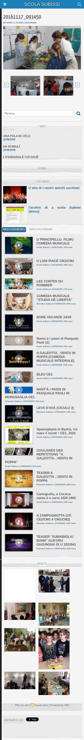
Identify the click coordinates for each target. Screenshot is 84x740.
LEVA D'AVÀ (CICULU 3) (55, 408)
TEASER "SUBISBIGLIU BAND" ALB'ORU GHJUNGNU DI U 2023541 (56, 540)
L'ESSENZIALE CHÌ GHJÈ (20, 154)
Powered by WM (59, 705)
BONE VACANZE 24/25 (54, 317)
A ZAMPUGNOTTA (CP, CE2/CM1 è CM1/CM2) (54, 517)
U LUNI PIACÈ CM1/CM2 (55, 261)
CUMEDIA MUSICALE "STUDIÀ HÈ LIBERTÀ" (54, 298)
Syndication (41, 705)
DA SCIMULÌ (11, 144)
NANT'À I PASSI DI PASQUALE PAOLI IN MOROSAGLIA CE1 (37, 393)
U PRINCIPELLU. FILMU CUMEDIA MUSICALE (55, 241)
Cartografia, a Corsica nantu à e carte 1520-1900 (56, 496)
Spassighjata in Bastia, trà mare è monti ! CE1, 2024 (57, 431)
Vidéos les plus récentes (14, 229)
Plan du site (22, 705)
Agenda (42, 168)
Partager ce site (13, 720)
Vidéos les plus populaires (41, 229)
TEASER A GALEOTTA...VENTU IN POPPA (54, 476)
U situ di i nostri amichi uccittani (54, 188)
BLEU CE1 (45, 374)
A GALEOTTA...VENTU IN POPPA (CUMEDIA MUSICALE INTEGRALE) (56, 357)
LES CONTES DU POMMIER (50, 283)
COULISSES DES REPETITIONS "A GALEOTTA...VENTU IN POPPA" (38, 456)
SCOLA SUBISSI (42, 4)
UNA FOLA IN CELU (16, 133)
